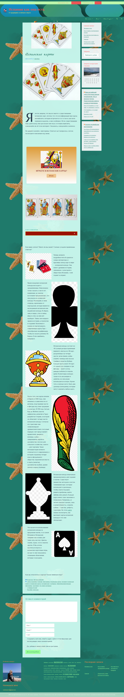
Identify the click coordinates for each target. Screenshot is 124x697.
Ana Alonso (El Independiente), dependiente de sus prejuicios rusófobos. (91, 131)
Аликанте (46, 662)
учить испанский (47, 678)
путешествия (67, 674)
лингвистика (57, 669)
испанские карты (35, 583)
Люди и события (76, 2)
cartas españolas (32, 581)
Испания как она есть (27, 9)
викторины (46, 581)
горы (73, 662)
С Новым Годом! (32, 588)
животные (45, 665)
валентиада (65, 662)
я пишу (64, 678)
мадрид (67, 669)
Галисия (86, 39)
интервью (61, 665)
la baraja (40, 581)
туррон (75, 676)
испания (64, 581)
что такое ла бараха (45, 585)
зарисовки (51, 665)
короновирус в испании (48, 669)
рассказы (76, 674)
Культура (98, 2)
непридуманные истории (48, 671)
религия (45, 676)
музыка (74, 669)
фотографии (60, 678)
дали (75, 662)
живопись (79, 662)
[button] (69, 2)
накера (78, 669)
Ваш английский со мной (63, 2)
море (71, 669)
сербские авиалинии (50, 676)
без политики (51, 662)
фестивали (56, 678)
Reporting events (88, 114)
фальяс (51, 678)
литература (63, 669)
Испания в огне (88, 28)
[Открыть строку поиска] (117, 19)
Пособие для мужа (32, 590)
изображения (56, 665)
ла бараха (53, 583)
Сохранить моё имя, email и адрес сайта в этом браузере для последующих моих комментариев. (49, 640)
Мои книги (88, 19)
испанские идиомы (55, 668)
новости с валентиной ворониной (70, 671)
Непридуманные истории (88, 2)
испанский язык (62, 668)
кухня (54, 669)
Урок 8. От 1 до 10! (88, 116)
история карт (46, 583)
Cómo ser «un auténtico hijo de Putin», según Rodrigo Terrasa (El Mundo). (91, 141)
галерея (69, 662)
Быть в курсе (107, 19)
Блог (97, 19)
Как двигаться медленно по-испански (115, 668)
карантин (72, 668)
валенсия (58, 662)
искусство (65, 665)
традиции (36, 585)
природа (60, 674)
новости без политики (57, 671)
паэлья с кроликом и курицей (49, 674)
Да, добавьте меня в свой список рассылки (42, 646)
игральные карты (55, 581)
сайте (70, 510)
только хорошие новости (60, 676)
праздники (56, 674)
